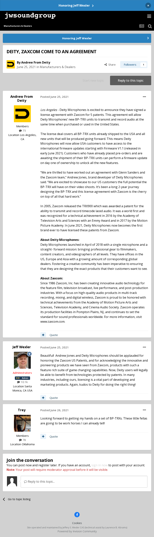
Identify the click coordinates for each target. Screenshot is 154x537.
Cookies (77, 523)
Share (111, 64)
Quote (54, 335)
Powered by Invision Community (77, 531)
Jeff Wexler (21, 347)
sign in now (99, 465)
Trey (22, 410)
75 (24, 130)
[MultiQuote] (43, 335)
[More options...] (144, 97)
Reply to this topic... (41, 481)
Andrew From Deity (35, 62)
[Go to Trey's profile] (22, 423)
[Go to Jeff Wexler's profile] (22, 360)
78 (24, 440)
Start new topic (93, 80)
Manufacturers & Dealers (57, 67)
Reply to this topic (130, 80)
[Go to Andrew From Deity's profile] (11, 64)
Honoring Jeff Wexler (74, 5)
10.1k (24, 382)
